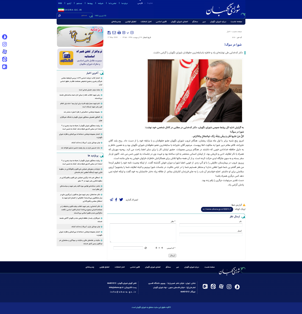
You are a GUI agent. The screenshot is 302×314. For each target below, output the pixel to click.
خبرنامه (100, 3)
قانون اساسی (161, 21)
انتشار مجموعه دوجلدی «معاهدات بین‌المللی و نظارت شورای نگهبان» (80, 136)
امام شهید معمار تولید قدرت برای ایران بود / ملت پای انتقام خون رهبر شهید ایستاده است (81, 105)
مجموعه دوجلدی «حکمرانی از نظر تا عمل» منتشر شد (82, 112)
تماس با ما (112, 3)
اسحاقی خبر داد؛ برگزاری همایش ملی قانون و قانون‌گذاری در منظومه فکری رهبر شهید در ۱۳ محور (81, 179)
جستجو (79, 3)
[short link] (217, 209)
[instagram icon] (4, 44)
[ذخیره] (109, 33)
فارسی (140, 3)
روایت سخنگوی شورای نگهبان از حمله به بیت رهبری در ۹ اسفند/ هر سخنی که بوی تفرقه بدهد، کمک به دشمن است (82, 127)
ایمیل (240, 231)
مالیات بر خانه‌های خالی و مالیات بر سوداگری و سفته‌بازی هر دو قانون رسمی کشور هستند (80, 242)
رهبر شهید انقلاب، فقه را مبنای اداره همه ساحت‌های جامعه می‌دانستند (81, 97)
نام (240, 221)
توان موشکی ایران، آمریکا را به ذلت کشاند (85, 142)
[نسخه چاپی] (119, 33)
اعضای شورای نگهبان (179, 21)
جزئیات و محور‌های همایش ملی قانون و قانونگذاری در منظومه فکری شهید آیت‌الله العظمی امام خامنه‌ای (80, 171)
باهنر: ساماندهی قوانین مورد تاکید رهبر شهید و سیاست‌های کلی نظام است (81, 188)
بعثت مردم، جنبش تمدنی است (89, 89)
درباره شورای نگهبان (218, 21)
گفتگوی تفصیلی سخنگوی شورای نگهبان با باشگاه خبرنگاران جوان (81, 119)
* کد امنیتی (171, 248)
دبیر (204, 21)
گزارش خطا (237, 205)
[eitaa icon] (4, 59)
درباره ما (125, 3)
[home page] (225, 9)
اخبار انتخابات (146, 21)
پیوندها (90, 3)
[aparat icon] (4, 52)
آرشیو (69, 3)
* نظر (173, 221)
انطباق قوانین (130, 21)
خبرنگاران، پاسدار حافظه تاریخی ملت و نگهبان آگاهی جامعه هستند (81, 220)
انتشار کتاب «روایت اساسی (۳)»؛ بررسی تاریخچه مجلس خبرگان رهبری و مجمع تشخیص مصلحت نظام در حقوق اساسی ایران (81, 81)
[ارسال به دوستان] (114, 33)
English (150, 3)
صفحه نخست (236, 21)
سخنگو (195, 21)
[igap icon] (4, 67)
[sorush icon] (4, 37)
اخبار (228, 31)
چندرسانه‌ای (116, 21)
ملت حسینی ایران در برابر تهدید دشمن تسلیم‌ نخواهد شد (80, 147)
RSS (60, 3)
